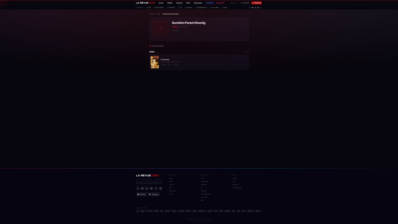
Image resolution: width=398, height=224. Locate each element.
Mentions (235, 184)
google (174, 211)
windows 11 (202, 211)
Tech (149, 7)
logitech (227, 211)
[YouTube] (252, 7)
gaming (168, 211)
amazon (258, 211)
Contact (221, 3)
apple (142, 211)
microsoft (149, 211)
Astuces (179, 3)
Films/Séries (160, 7)
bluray (156, 211)
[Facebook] (258, 7)
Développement (202, 7)
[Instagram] (255, 7)
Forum (211, 3)
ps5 (162, 211)
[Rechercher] (231, 3)
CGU (234, 181)
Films (188, 3)
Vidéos (169, 3)
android (210, 211)
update (188, 211)
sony (243, 211)
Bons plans (198, 3)
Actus (161, 3)
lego (233, 211)
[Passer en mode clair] (235, 2)
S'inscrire (258, 3)
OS (181, 7)
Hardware (172, 7)
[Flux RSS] (160, 188)
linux (215, 211)
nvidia (194, 211)
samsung (181, 211)
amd (238, 211)
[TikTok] (261, 7)
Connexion (245, 3)
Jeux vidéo (215, 7)
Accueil (151, 14)
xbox (221, 211)
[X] (249, 7)
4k (137, 211)
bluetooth (250, 211)
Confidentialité (237, 188)
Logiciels (189, 7)
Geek (225, 7)
